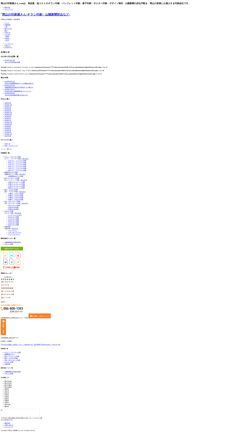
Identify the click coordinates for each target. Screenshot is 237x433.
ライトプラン (12, 230)
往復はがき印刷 (13, 209)
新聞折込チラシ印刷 (11, 172)
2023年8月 (7, 126)
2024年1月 (7, 120)
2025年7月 (7, 107)
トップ (6, 23)
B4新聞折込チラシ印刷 (15, 176)
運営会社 (7, 7)
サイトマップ (8, 9)
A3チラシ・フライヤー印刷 (17, 160)
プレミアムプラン (14, 234)
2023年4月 (7, 132)
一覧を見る (25, 159)
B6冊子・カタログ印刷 (15, 199)
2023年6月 (7, 128)
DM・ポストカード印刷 (12, 201)
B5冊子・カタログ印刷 (15, 195)
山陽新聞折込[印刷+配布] (12, 242)
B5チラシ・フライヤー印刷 (17, 166)
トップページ (8, 44)
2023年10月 (8, 124)
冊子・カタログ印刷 (11, 190)
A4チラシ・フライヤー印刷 (17, 164)
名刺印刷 (7, 226)
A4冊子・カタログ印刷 (15, 193)
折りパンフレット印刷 (11, 178)
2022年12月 (8, 134)
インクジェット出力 (14, 215)
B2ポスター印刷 (13, 221)
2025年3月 (7, 110)
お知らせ (7, 32)
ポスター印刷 (8, 211)
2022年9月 (7, 136)
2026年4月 (7, 103)
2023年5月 (7, 130)
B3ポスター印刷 (13, 225)
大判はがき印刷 (13, 207)
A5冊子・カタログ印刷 (15, 197)
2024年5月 (7, 118)
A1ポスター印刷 (13, 219)
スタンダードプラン (14, 232)
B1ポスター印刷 (13, 217)
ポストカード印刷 (14, 205)
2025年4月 (7, 108)
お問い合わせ (8, 425)
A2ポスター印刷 (13, 223)
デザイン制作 (8, 244)
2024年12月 (8, 112)
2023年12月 (8, 122)
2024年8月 (7, 116)
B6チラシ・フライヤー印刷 (17, 170)
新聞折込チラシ (9, 354)
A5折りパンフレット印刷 (16, 186)
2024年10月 (8, 114)
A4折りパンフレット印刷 (16, 182)
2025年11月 (8, 105)
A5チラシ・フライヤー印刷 (17, 168)
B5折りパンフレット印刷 (16, 184)
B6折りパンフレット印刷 (16, 188)
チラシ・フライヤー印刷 (12, 157)
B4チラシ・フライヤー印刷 (17, 162)
